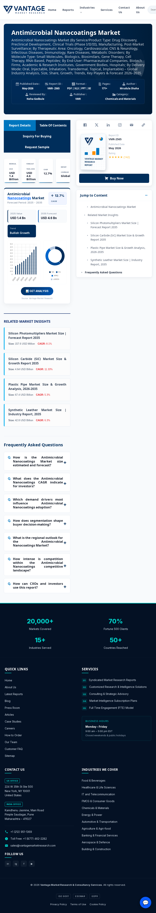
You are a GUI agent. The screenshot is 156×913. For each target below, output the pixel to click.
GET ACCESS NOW (96, 483)
